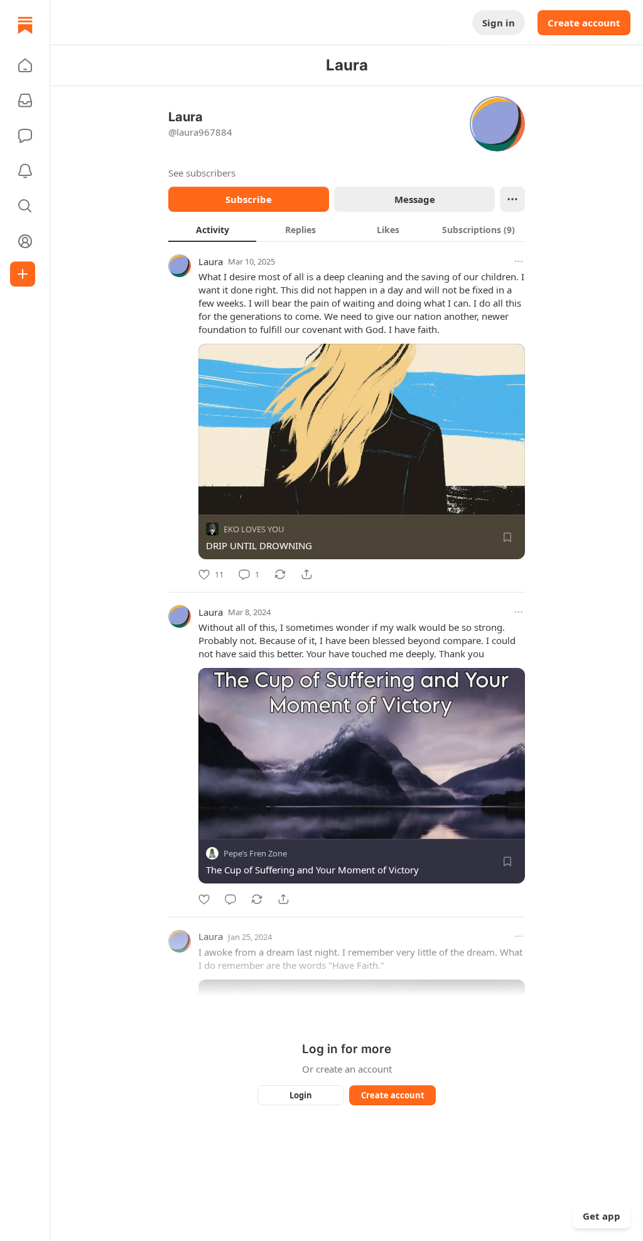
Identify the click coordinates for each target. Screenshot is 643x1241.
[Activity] (25, 171)
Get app (601, 1216)
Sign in (498, 22)
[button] (25, 65)
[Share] (306, 574)
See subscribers (201, 173)
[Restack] (280, 574)
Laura (210, 261)
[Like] (204, 899)
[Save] (507, 537)
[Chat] (25, 136)
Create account (584, 22)
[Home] (25, 25)
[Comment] (230, 899)
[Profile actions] (512, 199)
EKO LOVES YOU (254, 529)
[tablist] (346, 229)
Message (414, 199)
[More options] (519, 261)
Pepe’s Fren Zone (255, 854)
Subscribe (248, 199)
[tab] (212, 229)
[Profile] (25, 241)
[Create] (22, 274)
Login (300, 1095)
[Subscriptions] (25, 100)
